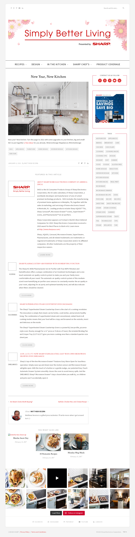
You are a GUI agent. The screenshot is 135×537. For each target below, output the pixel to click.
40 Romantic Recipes (48, 454)
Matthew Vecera (31, 163)
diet (107, 160)
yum (115, 225)
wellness (108, 225)
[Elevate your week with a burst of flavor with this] (78, 478)
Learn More (45, 255)
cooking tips (101, 156)
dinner (114, 160)
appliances (20, 149)
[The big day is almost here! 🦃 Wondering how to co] (15, 478)
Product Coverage (108, 64)
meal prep (115, 182)
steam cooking (110, 208)
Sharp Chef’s (81, 64)
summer (111, 212)
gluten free (117, 164)
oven (116, 195)
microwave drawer (104, 190)
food (98, 164)
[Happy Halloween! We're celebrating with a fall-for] (36, 499)
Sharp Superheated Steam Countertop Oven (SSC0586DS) (46, 304)
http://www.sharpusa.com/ (49, 229)
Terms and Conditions (38, 532)
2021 (11, 149)
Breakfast (109, 143)
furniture (31, 149)
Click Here (27, 295)
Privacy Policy (25, 532)
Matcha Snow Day (20, 438)
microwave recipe (103, 195)
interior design (57, 149)
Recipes (19, 64)
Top (124, 532)
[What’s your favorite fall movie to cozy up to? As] (57, 478)
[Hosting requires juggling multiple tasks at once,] (99, 478)
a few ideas (28, 143)
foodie (106, 164)
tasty (116, 216)
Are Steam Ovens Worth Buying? (21, 402)
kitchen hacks (102, 182)
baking (99, 143)
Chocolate (110, 147)
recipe (109, 199)
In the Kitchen (56, 64)
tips (116, 221)
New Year (12, 153)
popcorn (99, 199)
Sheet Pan (100, 203)
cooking (99, 151)
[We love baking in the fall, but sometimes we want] (99, 499)
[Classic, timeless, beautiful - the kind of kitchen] (119, 478)
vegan (98, 225)
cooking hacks (112, 151)
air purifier (101, 138)
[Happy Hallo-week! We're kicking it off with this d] (57, 499)
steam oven (100, 212)
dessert (99, 160)
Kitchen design (72, 149)
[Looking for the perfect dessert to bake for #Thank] (36, 478)
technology (107, 221)
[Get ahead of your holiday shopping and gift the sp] (119, 499)
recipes (117, 199)
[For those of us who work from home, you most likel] (78, 499)
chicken (99, 147)
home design (43, 149)
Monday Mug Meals (76, 452)
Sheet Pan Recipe (113, 203)
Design (36, 64)
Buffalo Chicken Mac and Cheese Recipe (72, 402)
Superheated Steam (104, 216)
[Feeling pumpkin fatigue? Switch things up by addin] (15, 499)
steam (98, 208)
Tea (97, 221)
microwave (100, 186)
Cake (117, 143)
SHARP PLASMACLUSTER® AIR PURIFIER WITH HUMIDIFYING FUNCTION (49, 263)
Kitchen (115, 173)
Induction (113, 169)
